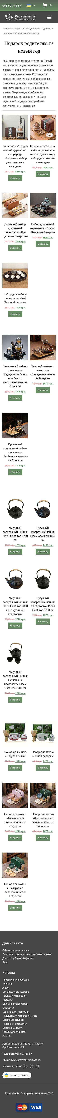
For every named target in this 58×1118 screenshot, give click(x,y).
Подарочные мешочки (14, 1023)
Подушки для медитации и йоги (19, 1015)
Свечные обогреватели (15, 1003)
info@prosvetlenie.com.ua (25, 1060)
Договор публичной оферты (17, 958)
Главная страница (12, 28)
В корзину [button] (15, 178)
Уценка (6, 1035)
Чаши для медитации (14, 995)
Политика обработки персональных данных (26, 954)
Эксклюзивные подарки (15, 991)
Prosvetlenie (25, 16)
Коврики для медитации (15, 1011)
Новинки (7, 983)
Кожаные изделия (12, 1027)
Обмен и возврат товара (15, 950)
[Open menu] (49, 17)
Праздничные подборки (38, 28)
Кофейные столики (13, 1019)
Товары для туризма (13, 1031)
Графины (7, 999)
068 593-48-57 (11, 5)
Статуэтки (8, 1007)
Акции (5, 987)
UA (33, 5)
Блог (5, 962)
